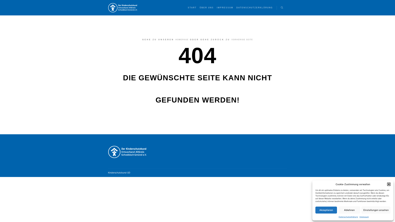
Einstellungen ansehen (376, 210)
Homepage (182, 40)
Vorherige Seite (242, 40)
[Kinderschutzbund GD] (123, 7)
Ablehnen (349, 210)
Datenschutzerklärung (348, 217)
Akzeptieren (326, 210)
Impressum (364, 217)
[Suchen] (282, 8)
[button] (388, 184)
